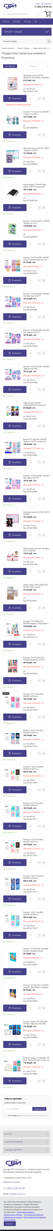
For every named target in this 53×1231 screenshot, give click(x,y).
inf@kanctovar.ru (17, 1194)
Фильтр (12, 66)
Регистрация (46, 4)
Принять (9, 1224)
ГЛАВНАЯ (6, 22)
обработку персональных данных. (33, 1115)
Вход (38, 4)
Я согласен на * (28, 1115)
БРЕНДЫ (27, 22)
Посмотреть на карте (11, 1182)
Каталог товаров (13, 31)
